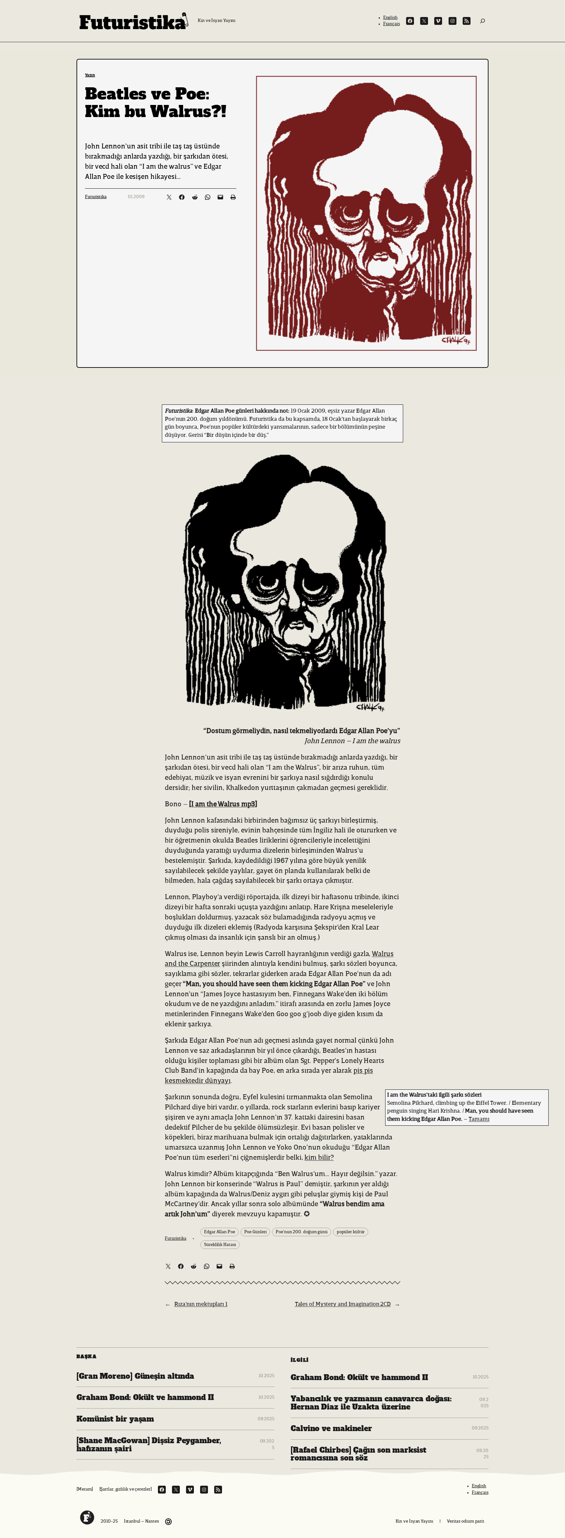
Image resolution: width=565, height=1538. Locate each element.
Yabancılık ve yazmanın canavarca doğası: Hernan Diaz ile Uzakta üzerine (371, 1403)
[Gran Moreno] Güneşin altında (135, 1376)
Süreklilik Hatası (220, 1244)
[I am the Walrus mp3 (222, 804)
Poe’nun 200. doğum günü (302, 1232)
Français (391, 24)
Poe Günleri (255, 1232)
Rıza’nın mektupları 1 (201, 1304)
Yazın (90, 75)
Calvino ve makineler (331, 1429)
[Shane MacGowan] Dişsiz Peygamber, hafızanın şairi (149, 1445)
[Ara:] (482, 21)
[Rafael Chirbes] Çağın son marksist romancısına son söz (358, 1454)
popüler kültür (351, 1232)
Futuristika (96, 197)
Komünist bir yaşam (115, 1419)
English (390, 17)
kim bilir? (319, 1157)
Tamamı (479, 1119)
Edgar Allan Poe (219, 1232)
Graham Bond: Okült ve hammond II (145, 1397)
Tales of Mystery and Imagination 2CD (343, 1304)
